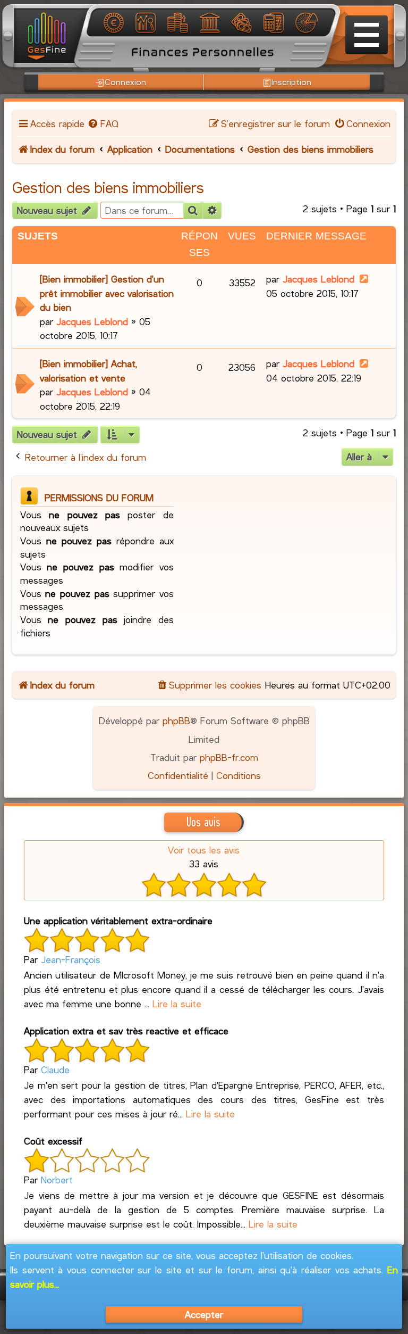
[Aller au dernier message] (364, 279)
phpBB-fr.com (229, 757)
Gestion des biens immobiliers (108, 187)
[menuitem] (102, 123)
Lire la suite (176, 1003)
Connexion (125, 82)
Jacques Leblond (92, 321)
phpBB (176, 720)
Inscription (291, 82)
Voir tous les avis (204, 850)
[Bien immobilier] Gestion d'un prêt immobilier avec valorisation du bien (107, 293)
